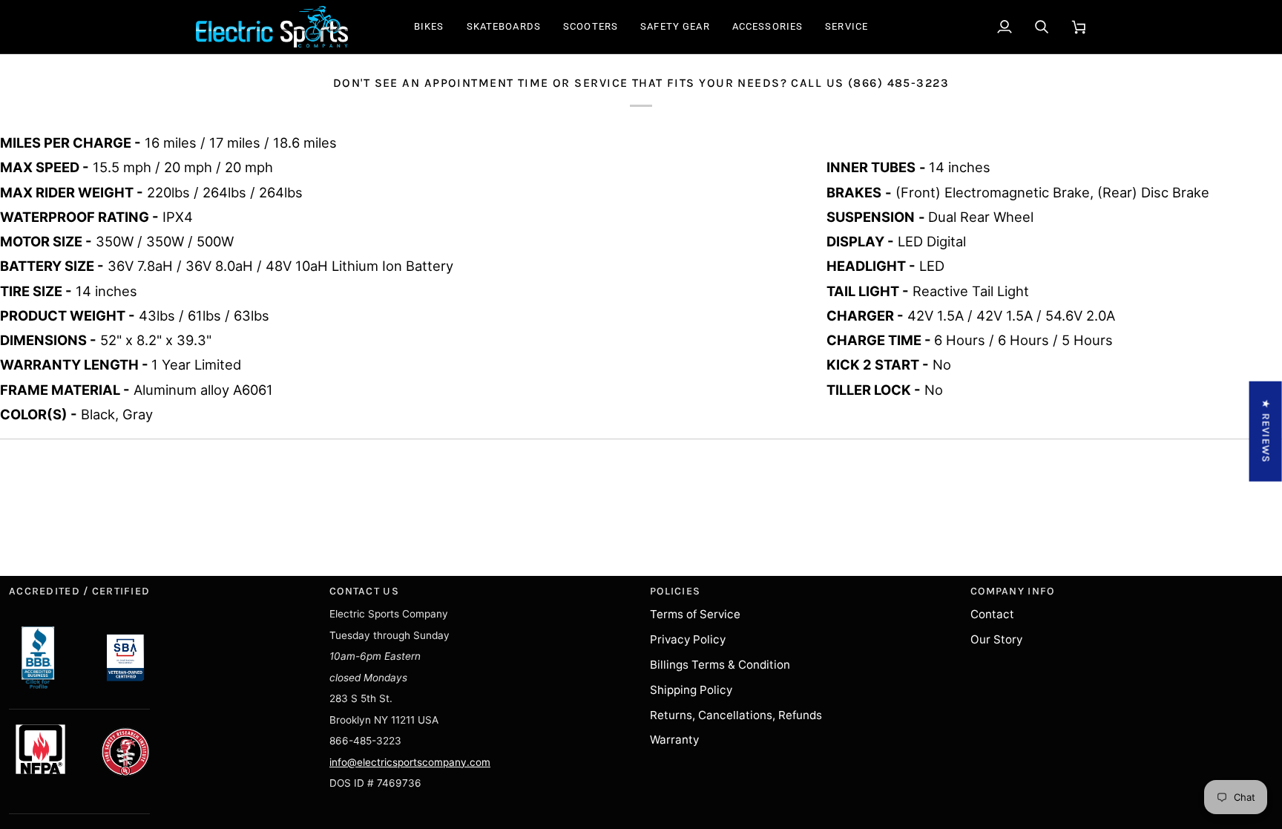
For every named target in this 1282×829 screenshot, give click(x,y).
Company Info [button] (1012, 591)
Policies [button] (675, 591)
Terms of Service (695, 614)
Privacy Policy (688, 639)
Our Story (996, 639)
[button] (429, 26)
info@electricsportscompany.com (409, 762)
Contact (992, 614)
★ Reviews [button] (1266, 431)
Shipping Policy (691, 690)
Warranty (674, 740)
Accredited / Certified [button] (79, 591)
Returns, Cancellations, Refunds (736, 715)
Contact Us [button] (364, 591)
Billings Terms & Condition (720, 665)
